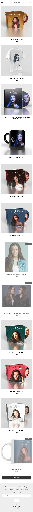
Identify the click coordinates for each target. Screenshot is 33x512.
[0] (31, 2)
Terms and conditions (11, 487)
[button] (2, 2)
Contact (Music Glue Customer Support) (16, 489)
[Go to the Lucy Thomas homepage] (16, 2)
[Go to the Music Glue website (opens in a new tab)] (16, 506)
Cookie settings (23, 487)
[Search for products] (27, 2)
